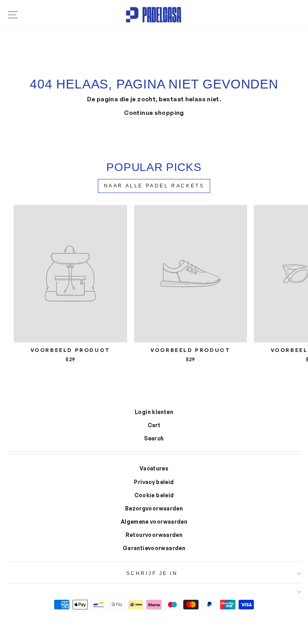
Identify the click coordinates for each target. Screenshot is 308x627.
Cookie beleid (154, 495)
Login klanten (154, 411)
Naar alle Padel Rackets (154, 186)
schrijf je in (152, 573)
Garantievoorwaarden (154, 548)
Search (154, 438)
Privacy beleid (154, 481)
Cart (154, 425)
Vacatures (154, 468)
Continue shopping (154, 113)
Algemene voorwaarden (154, 521)
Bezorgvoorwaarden (154, 508)
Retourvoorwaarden (154, 534)
